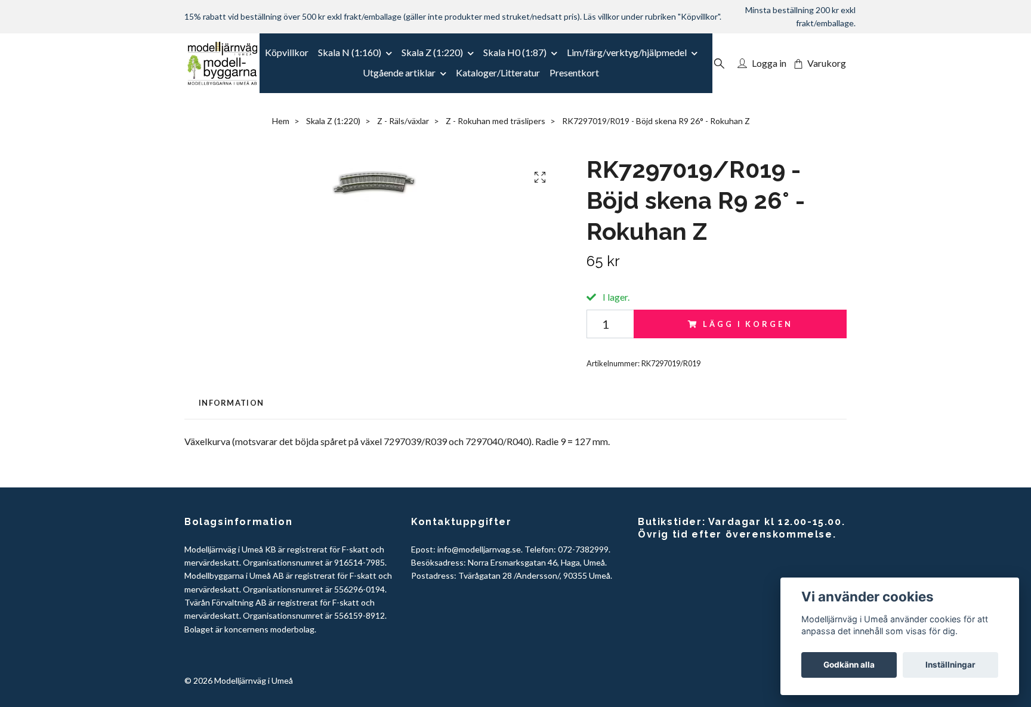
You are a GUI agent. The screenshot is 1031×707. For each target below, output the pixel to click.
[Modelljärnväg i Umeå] (222, 63)
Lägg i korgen (747, 324)
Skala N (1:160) (349, 52)
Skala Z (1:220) (432, 52)
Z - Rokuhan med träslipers (495, 121)
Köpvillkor (286, 52)
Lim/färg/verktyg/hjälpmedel (627, 52)
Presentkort (574, 72)
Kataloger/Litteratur (498, 72)
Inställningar (950, 664)
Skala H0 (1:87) (515, 52)
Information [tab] (231, 402)
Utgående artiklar (399, 72)
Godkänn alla (849, 664)
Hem (280, 121)
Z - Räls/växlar (403, 121)
